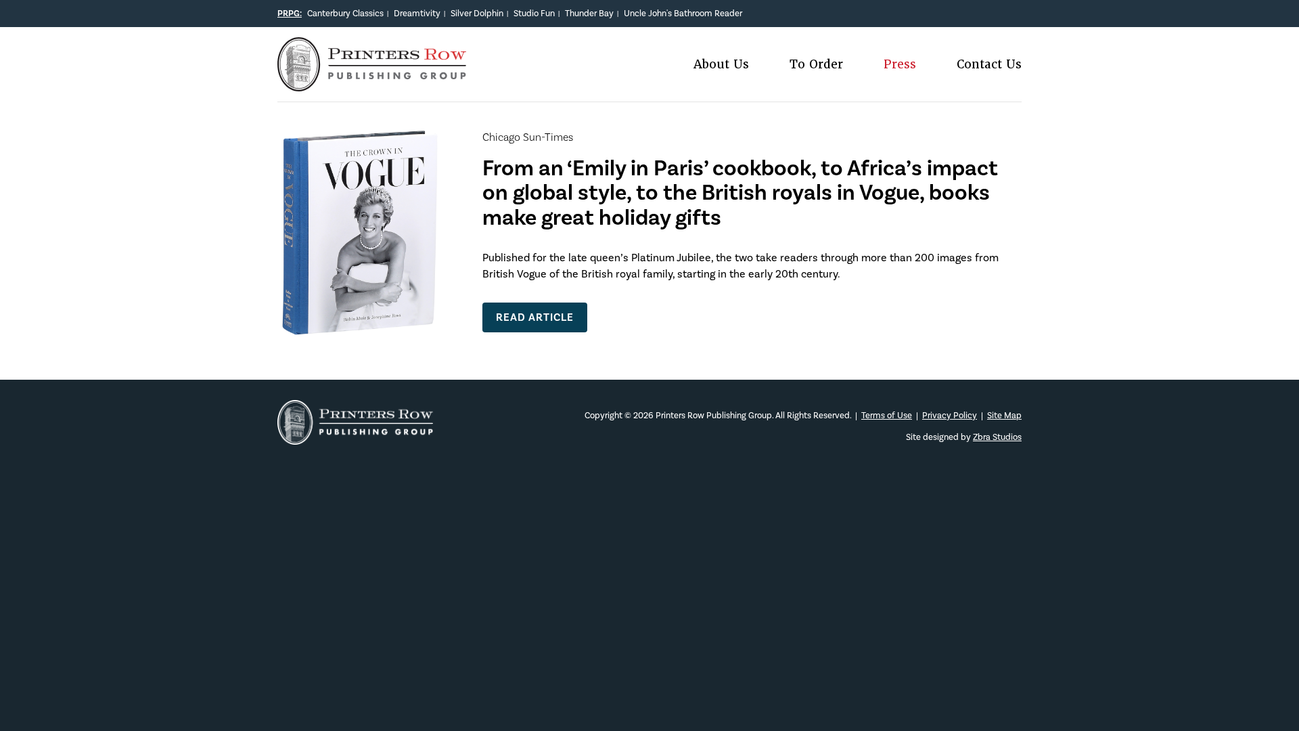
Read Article (535, 317)
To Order (816, 64)
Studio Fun (534, 13)
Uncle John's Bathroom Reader (683, 13)
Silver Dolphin (477, 13)
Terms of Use (886, 415)
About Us (721, 64)
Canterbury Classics (345, 13)
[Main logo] (371, 82)
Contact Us (989, 64)
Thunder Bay (589, 13)
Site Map (1004, 415)
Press (900, 64)
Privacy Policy (949, 415)
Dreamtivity (417, 13)
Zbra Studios (997, 437)
